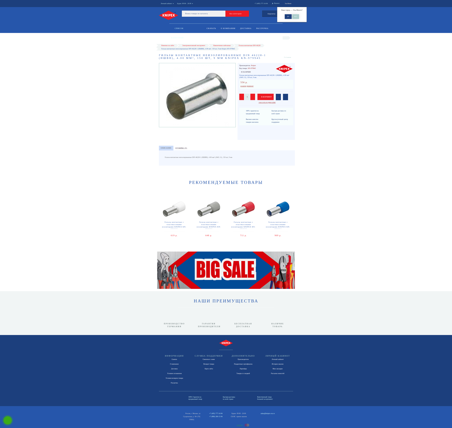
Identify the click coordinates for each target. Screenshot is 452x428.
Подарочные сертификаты (243, 364)
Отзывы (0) (181, 148)
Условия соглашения (174, 373)
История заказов (277, 364)
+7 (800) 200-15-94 (215, 416)
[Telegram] (256, 416)
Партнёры (243, 369)
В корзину (266, 97)
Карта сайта (209, 369)
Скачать (211, 28)
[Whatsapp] (252, 416)
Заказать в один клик (267, 102)
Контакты (212, 38)
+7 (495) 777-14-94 (215, 413)
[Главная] (285, 38)
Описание (166, 148)
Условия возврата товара (174, 378)
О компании (228, 28)
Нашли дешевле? (247, 86)
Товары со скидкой (243, 373)
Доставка (246, 28)
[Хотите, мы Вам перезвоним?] (7, 420)
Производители (243, 359)
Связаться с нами (209, 359)
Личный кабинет (278, 359)
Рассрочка (262, 28)
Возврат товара (208, 364)
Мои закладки (278, 369)
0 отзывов (287, 57)
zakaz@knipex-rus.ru (268, 413)
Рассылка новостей (277, 373)
